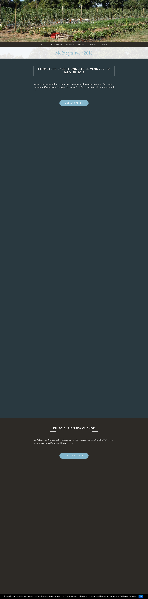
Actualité (70, 44)
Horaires (82, 44)
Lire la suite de (74, 104)
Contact (103, 44)
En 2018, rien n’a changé (74, 428)
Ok (141, 596)
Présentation (56, 44)
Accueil (44, 44)
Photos (93, 44)
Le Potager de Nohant (74, 19)
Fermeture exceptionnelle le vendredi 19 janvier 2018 (74, 70)
